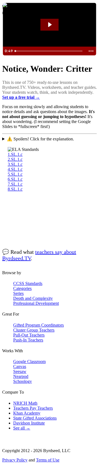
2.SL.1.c (15, 159)
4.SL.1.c (15, 169)
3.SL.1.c (15, 164)
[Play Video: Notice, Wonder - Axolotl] (49, 25)
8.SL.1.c (15, 189)
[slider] (49, 51)
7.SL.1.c (15, 184)
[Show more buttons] (91, 51)
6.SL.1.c (15, 179)
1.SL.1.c (15, 154)
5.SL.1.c (15, 174)
